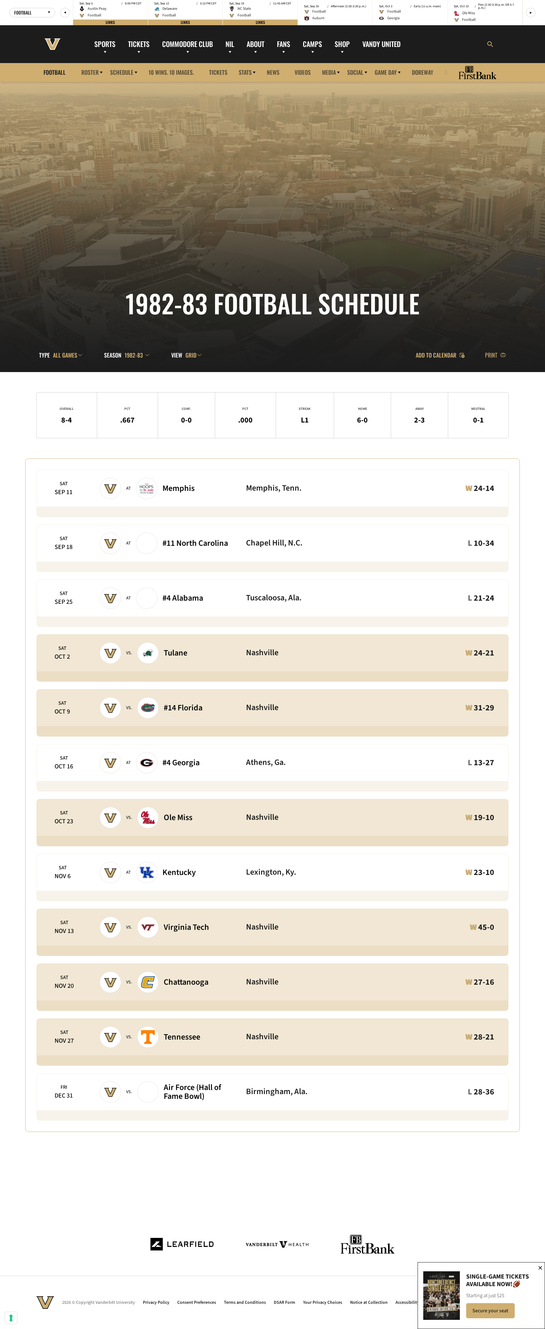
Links (110, 22)
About (255, 44)
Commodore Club (187, 44)
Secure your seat (493, 1312)
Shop (342, 44)
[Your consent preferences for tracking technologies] (11, 1318)
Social (355, 72)
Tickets (138, 44)
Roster (90, 72)
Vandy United (381, 44)
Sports (104, 44)
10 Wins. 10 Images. (171, 72)
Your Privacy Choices (322, 1302)
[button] (65, 12)
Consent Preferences (196, 1302)
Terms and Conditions (245, 1302)
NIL (230, 44)
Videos (303, 72)
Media (329, 72)
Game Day (386, 72)
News (273, 72)
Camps (312, 44)
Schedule (121, 72)
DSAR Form (284, 1302)
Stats (245, 72)
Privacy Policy (156, 1302)
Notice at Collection (369, 1302)
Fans (283, 44)
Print (491, 355)
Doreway (422, 72)
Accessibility (407, 1302)
